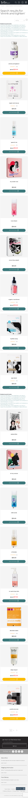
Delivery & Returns (7, 791)
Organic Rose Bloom (14, 299)
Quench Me (14, 142)
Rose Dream (14, 221)
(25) (17, 633)
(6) (16, 341)
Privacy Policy (16, 791)
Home (2, 5)
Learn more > (4, 763)
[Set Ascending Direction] (26, 20)
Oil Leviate (14, 552)
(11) (16, 145)
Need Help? (22, 791)
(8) (16, 105)
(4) (16, 712)
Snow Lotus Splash (14, 260)
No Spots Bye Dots (14, 591)
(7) (16, 672)
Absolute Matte (14, 630)
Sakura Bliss (14, 434)
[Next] (16, 730)
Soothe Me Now (14, 709)
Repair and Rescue (14, 103)
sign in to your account (22, 2)
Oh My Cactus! (14, 473)
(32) (17, 66)
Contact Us (13, 789)
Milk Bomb (14, 512)
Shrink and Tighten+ (14, 63)
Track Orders (7, 789)
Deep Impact (14, 670)
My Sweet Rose (14, 181)
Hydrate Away (14, 338)
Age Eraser (14, 378)
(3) (16, 554)
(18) (17, 594)
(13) (17, 380)
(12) (17, 302)
